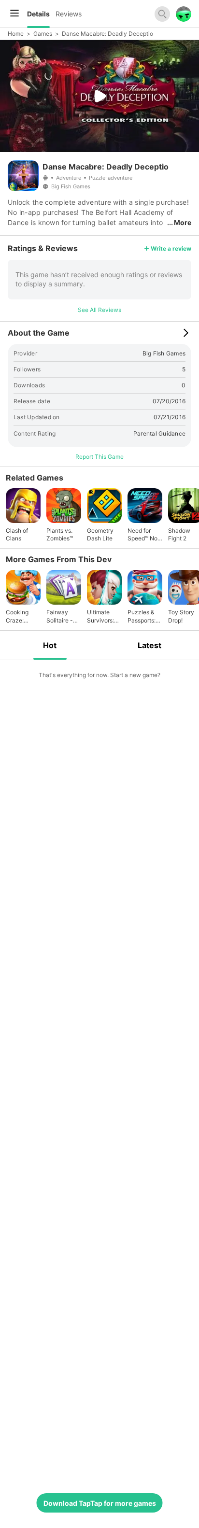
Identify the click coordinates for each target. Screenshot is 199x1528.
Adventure (68, 177)
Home (16, 33)
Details (38, 14)
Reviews (69, 14)
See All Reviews (99, 309)
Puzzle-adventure (110, 177)
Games (42, 33)
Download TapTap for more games (99, 1503)
